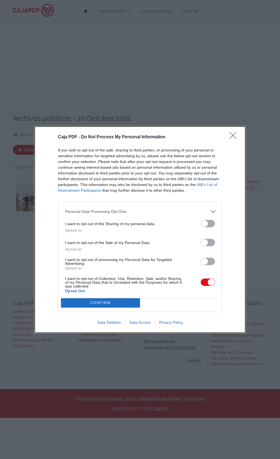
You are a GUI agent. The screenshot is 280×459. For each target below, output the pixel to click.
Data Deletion (109, 322)
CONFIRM (101, 303)
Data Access (140, 322)
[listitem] (140, 211)
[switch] (208, 223)
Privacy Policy (171, 322)
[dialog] (140, 230)
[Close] (234, 137)
